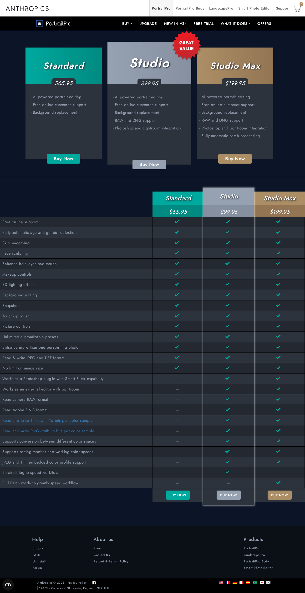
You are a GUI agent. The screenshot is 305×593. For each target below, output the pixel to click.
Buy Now (63, 158)
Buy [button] (125, 23)
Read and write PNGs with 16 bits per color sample (48, 431)
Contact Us (102, 555)
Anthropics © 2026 (50, 583)
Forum (37, 568)
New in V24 (175, 23)
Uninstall (39, 561)
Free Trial (204, 23)
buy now (178, 495)
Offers (264, 23)
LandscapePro (221, 8)
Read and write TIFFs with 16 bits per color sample (47, 420)
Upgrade (148, 23)
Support (283, 8)
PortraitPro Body (190, 8)
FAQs (37, 555)
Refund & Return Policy (111, 561)
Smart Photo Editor (254, 8)
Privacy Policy (77, 583)
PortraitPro (161, 8)
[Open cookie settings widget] (8, 585)
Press (98, 548)
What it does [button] (234, 23)
